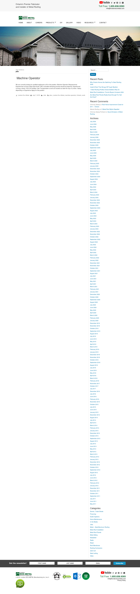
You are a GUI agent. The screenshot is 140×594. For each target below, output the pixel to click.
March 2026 (93, 132)
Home (21, 23)
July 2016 (93, 394)
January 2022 (94, 260)
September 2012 (95, 470)
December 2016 (95, 391)
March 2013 (93, 454)
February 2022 (94, 258)
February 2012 (94, 483)
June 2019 (93, 339)
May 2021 (93, 281)
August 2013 (94, 441)
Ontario (79, 95)
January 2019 (94, 352)
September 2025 (95, 148)
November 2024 (95, 171)
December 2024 (95, 169)
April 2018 (93, 375)
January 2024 (94, 197)
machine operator (70, 95)
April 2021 (93, 284)
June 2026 (93, 124)
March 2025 (93, 161)
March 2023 (93, 224)
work (83, 95)
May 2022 (93, 250)
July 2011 (93, 499)
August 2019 (94, 334)
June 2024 (93, 184)
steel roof (93, 551)
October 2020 (94, 297)
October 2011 (94, 493)
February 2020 (94, 318)
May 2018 (93, 373)
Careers (39, 23)
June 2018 (93, 370)
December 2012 (95, 462)
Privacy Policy (121, 580)
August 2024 (94, 179)
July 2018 (93, 368)
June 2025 (93, 153)
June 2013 (93, 446)
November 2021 (95, 265)
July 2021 (93, 276)
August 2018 (94, 365)
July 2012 (93, 475)
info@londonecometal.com (115, 8)
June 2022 (93, 247)
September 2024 (95, 176)
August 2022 (94, 242)
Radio (92, 540)
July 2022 (93, 245)
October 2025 (94, 145)
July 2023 (93, 213)
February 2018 (94, 381)
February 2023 (94, 226)
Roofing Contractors (96, 548)
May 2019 (93, 341)
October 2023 (94, 205)
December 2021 (95, 263)
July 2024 (93, 182)
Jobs (44, 95)
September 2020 (95, 300)
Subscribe (119, 563)
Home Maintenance (96, 519)
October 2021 (94, 268)
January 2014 (94, 431)
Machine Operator (28, 78)
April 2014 (93, 423)
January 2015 (94, 412)
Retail (92, 543)
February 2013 (94, 457)
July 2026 (93, 121)
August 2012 (94, 472)
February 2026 (94, 134)
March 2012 (93, 480)
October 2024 (94, 174)
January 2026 (94, 137)
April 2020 (93, 313)
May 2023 (93, 218)
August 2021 (94, 273)
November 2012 (95, 465)
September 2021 (95, 271)
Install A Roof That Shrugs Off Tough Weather (104, 87)
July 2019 (93, 336)
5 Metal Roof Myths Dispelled (110, 109)
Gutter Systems (94, 517)
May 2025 (93, 156)
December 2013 (95, 433)
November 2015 (95, 402)
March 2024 (93, 192)
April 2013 (93, 451)
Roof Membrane (95, 545)
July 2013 (93, 444)
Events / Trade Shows (96, 511)
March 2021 (93, 286)
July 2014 (93, 420)
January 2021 (94, 292)
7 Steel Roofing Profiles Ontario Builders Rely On (105, 90)
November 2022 (95, 234)
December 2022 (95, 231)
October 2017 (94, 386)
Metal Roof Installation (97, 530)
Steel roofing (94, 553)
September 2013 (95, 438)
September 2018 (95, 362)
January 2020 (94, 320)
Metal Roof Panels (95, 532)
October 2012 (94, 467)
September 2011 (95, 496)
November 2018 (95, 357)
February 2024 (94, 195)
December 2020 (95, 294)
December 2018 (95, 355)
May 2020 (93, 310)
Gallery (69, 23)
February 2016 (94, 399)
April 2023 (93, 221)
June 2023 (93, 216)
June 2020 (93, 307)
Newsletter (93, 538)
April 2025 (93, 158)
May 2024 (93, 187)
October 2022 (94, 237)
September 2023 (95, 208)
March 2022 (93, 255)
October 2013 (94, 436)
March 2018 (93, 378)
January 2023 (94, 229)
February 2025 (94, 163)
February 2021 (94, 289)
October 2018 (94, 360)
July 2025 (93, 150)
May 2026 (93, 127)
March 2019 (93, 347)
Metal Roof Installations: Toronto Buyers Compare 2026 (107, 92)
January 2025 (94, 166)
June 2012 (93, 478)
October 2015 (94, 404)
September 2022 (95, 239)
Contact (102, 23)
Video (78, 23)
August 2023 (94, 211)
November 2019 (95, 326)
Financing (93, 514)
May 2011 (93, 504)
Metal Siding (94, 535)
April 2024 (93, 190)
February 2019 (94, 349)
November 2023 (95, 203)
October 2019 (94, 328)
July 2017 (93, 389)
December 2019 (95, 323)
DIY (61, 23)
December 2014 (95, 415)
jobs (50, 95)
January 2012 (94, 486)
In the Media (94, 522)
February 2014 (94, 428)
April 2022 (93, 252)
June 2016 (93, 396)
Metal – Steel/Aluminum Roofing (99, 527)
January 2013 (94, 459)
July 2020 (93, 305)
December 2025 (95, 140)
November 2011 (95, 491)
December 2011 (95, 488)
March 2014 (93, 425)
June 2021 (93, 279)
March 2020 (93, 315)
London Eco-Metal (23, 95)
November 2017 (95, 383)
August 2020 (94, 302)
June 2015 (93, 410)
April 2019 (93, 344)
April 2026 (93, 129)
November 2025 (95, 142)
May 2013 (93, 449)
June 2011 (93, 501)
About (29, 23)
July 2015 (93, 407)
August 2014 (94, 417)
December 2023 (95, 200)
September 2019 (95, 331)
